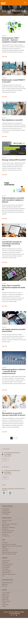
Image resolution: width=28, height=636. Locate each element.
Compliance (4, 522)
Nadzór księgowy (5, 569)
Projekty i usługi (5, 604)
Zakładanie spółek (5, 525)
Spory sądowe (5, 534)
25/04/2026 (4, 157)
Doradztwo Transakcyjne (7, 532)
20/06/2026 (4, 35)
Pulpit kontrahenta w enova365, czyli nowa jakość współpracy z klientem (13, 200)
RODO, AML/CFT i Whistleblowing (8, 527)
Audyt (3, 539)
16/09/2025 (4, 327)
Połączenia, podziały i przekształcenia (9, 524)
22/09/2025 (4, 239)
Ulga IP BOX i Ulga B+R (6, 512)
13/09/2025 (4, 367)
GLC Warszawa (6, 449)
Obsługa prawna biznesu (7, 520)
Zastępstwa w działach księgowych (9, 574)
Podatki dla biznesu (6, 508)
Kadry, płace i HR (5, 594)
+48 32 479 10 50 (7, 474)
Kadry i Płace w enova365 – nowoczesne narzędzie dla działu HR (13, 287)
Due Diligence (5, 542)
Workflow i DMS (5, 599)
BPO (3, 576)
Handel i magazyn (5, 596)
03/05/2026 (4, 117)
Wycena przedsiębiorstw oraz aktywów (9, 552)
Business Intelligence (6, 601)
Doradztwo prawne (6, 517)
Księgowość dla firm (6, 560)
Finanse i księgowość (6, 592)
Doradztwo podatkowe (7, 506)
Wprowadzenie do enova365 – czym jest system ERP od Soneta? (13, 414)
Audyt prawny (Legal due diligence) (9, 554)
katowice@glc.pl (7, 472)
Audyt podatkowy (5, 548)
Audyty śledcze (5, 550)
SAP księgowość (5, 562)
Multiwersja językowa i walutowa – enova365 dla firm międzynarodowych (13, 371)
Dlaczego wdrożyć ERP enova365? (14, 160)
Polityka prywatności (14, 613)
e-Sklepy (4, 606)
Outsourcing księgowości (7, 570)
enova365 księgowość (6, 565)
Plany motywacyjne (6, 535)
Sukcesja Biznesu (5, 529)
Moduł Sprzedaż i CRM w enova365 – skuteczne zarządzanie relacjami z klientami (13, 40)
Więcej (5, 459)
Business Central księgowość (7, 564)
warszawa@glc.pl (8, 454)
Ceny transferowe (5, 510)
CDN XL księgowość (6, 567)
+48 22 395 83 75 (7, 456)
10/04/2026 (4, 195)
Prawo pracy (4, 586)
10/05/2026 (4, 77)
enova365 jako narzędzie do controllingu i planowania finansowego (12, 244)
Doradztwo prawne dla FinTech (8, 530)
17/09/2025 (4, 283)
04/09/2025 (4, 411)
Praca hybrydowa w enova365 (12, 120)
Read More (4, 56)
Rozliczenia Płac (5, 584)
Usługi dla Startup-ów (6, 572)
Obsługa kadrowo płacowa (7, 582)
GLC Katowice (5, 467)
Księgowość (4, 557)
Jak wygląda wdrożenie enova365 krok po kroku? (13, 330)
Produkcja (4, 602)
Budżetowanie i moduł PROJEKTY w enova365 (13, 81)
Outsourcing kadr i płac (7, 579)
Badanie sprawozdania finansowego (9, 544)
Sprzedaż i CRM (5, 597)
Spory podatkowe (5, 513)
